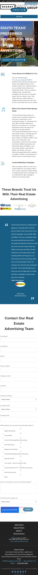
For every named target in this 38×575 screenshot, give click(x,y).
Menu (18, 16)
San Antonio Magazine (30, 1)
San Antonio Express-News (14, 1)
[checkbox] (18, 453)
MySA (3, 1)
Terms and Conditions (31, 568)
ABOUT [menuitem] (19, 531)
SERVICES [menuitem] (19, 525)
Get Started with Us (18, 541)
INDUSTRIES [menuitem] (19, 528)
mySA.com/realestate (20, 80)
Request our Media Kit (12, 60)
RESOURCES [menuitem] (19, 534)
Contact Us (18, 10)
